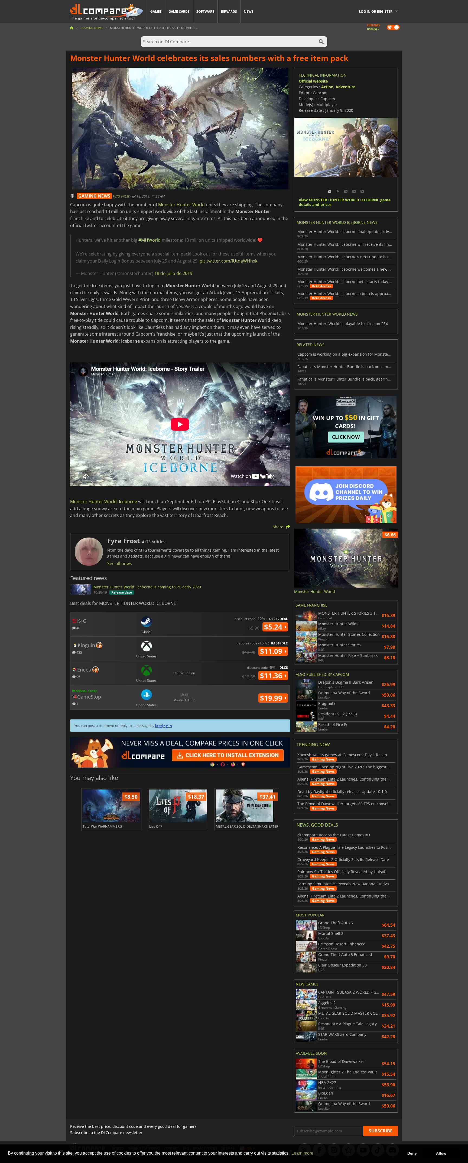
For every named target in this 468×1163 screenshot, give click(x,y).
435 (79, 652)
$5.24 (274, 626)
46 (78, 628)
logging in (163, 725)
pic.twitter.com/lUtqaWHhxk (228, 261)
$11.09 (272, 651)
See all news (119, 563)
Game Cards (179, 11)
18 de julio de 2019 (173, 273)
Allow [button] (441, 1153)
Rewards (229, 11)
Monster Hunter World (181, 205)
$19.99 (272, 698)
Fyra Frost (121, 196)
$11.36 (272, 675)
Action (327, 86)
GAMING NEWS (94, 196)
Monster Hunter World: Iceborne (103, 501)
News (248, 11)
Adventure (345, 86)
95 (78, 676)
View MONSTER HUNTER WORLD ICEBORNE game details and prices (345, 202)
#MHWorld (149, 240)
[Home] (71, 28)
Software (205, 11)
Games (156, 11)
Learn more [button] (302, 1153)
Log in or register (375, 11)
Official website (313, 81)
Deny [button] (412, 1153)
